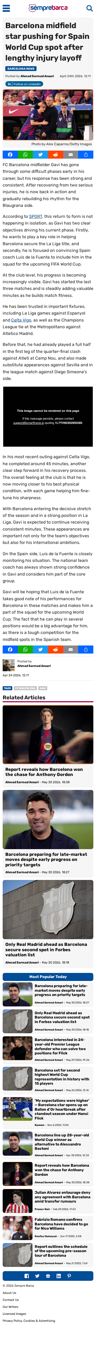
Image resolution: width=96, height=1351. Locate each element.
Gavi (43, 688)
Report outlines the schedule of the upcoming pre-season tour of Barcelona (61, 1250)
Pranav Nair (42, 1209)
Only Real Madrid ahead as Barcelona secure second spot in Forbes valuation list (46, 949)
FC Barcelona (25, 688)
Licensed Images (14, 1314)
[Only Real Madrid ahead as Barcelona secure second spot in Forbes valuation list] (48, 909)
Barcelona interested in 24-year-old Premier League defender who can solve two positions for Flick (60, 1046)
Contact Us (11, 1300)
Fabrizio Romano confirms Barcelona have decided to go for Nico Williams (61, 1223)
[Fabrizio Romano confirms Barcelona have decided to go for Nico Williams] (18, 1228)
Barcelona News (20, 68)
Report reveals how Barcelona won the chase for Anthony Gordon (44, 772)
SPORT (35, 216)
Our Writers (10, 1307)
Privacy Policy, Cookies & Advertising (29, 1321)
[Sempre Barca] (48, 11)
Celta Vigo (21, 320)
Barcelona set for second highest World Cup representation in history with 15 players (62, 1077)
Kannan (39, 1125)
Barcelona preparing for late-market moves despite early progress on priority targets (46, 859)
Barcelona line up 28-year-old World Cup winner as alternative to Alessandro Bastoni (62, 1142)
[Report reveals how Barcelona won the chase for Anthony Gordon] (48, 734)
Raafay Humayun (46, 1236)
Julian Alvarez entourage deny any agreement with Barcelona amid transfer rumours (62, 1196)
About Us (9, 1293)
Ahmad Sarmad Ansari (37, 76)
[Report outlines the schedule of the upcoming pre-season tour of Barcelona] (18, 1255)
